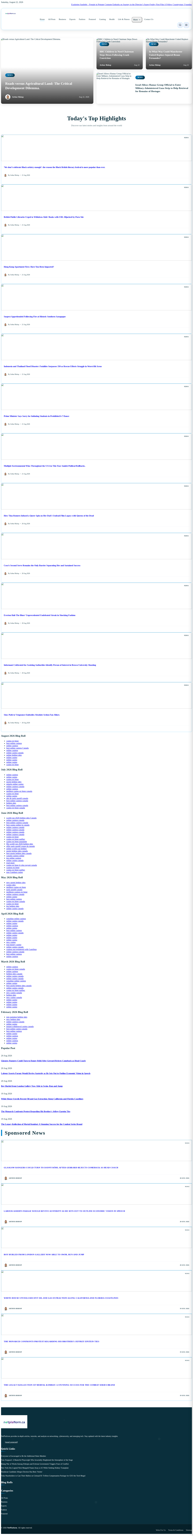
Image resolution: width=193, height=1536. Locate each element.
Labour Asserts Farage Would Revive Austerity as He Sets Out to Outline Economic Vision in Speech (45, 1073)
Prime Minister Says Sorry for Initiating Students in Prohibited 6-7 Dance (36, 416)
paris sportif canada (14, 890)
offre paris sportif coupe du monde (20, 846)
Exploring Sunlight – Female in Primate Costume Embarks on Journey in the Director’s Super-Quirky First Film (98, 4)
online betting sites (14, 755)
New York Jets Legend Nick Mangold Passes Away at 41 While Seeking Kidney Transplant (35, 1468)
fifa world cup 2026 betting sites (19, 844)
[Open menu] (186, 25)
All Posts (51, 19)
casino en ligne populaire (16, 841)
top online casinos (13, 858)
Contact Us (148, 19)
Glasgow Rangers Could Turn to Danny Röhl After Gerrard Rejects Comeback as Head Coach (43, 1061)
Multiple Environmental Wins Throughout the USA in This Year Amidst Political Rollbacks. (44, 466)
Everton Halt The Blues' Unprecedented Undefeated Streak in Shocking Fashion (39, 615)
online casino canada (15, 753)
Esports (72, 19)
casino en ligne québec (15, 839)
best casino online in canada (17, 825)
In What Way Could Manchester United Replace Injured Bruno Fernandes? (165, 54)
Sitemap (189, 1530)
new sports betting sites (15, 882)
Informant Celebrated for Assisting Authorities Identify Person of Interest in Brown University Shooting (50, 665)
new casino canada (14, 993)
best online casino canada (16, 1029)
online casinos (12, 746)
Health (112, 19)
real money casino (13, 945)
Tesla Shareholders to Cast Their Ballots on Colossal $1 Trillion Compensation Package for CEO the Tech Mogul (43, 1476)
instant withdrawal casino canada (20, 1026)
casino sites (11, 885)
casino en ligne (12, 741)
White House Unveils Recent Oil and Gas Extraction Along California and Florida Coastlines (42, 1099)
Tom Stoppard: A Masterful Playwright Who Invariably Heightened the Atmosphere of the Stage (37, 1460)
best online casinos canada (17, 801)
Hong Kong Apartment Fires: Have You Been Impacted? (29, 267)
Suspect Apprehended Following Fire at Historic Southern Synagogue (35, 316)
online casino (11, 757)
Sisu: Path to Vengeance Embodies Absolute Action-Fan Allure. (32, 715)
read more (10, 863)
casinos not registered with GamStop (21, 949)
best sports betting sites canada (19, 853)
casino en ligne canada (15, 808)
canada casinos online (15, 856)
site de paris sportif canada (17, 798)
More (135, 20)
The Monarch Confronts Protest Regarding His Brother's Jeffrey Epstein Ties (35, 1111)
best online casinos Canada (17, 748)
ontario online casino (15, 784)
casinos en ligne (12, 867)
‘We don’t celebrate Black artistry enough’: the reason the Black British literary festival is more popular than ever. (54, 167)
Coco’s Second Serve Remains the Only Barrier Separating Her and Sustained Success (42, 565)
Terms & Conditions (175, 1530)
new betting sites (13, 1019)
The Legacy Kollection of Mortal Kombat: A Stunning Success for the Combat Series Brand (41, 1124)
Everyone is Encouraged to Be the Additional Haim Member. (23, 1456)
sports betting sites (13, 782)
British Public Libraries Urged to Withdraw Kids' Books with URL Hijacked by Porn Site (44, 217)
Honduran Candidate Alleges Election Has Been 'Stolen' (21, 1472)
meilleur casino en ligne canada (19, 791)
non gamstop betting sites (16, 1017)
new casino (11, 942)
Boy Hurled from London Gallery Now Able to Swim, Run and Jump (32, 1086)
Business (62, 19)
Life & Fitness (124, 19)
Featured (92, 19)
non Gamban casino (14, 872)
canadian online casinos (16, 919)
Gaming (102, 19)
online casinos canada (15, 786)
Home (42, 19)
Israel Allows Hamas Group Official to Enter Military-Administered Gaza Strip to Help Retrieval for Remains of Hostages (161, 88)
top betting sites (12, 906)
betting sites (11, 803)
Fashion (82, 19)
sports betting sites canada (17, 851)
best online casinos (14, 743)
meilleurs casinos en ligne (16, 892)
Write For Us (161, 1530)
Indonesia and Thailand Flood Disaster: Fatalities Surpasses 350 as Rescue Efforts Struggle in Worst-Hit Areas (53, 366)
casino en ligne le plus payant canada (21, 865)
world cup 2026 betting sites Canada (21, 818)
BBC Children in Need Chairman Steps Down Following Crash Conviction (117, 54)
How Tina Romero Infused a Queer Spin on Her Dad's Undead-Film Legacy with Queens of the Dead (49, 516)
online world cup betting (16, 849)
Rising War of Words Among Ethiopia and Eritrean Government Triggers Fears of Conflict (35, 1464)
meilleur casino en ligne (16, 887)
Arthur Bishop (18, 97)
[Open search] (180, 25)
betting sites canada (14, 974)
